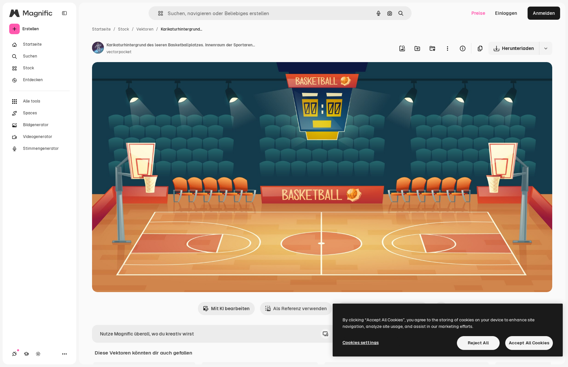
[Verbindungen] (14, 354)
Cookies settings (361, 342)
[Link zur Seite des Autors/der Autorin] (98, 49)
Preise (478, 13)
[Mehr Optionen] (447, 48)
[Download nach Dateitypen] (545, 48)
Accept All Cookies (529, 343)
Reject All (478, 343)
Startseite (101, 29)
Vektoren (145, 29)
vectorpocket (118, 52)
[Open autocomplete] (158, 13)
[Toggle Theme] (38, 354)
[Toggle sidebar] (64, 13)
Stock (123, 29)
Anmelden (544, 13)
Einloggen (506, 13)
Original (134, 75)
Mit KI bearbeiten (230, 308)
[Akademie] (26, 354)
